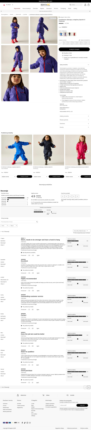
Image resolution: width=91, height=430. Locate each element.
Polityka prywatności (79, 409)
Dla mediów (34, 414)
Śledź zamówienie (7, 409)
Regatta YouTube (30, 423)
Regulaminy (20, 407)
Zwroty (62, 127)
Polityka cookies (84, 428)
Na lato (56, 8)
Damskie (35, 8)
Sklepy (47, 395)
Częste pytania (21, 405)
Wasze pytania (64, 120)
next (90, 11)
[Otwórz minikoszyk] (89, 5)
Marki (69, 8)
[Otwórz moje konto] (85, 5)
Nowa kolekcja (27, 8)
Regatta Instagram (27, 423)
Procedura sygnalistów (51, 407)
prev (1, 11)
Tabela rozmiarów (50, 403)
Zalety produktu (64, 116)
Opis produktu (64, 64)
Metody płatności (7, 411)
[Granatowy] (70, 34)
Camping (63, 8)
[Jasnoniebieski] (61, 34)
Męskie (42, 8)
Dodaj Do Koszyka (74, 49)
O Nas (32, 403)
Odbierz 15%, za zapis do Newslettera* (46, 11)
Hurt (32, 412)
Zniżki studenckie (50, 405)
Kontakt (72, 395)
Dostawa (62, 123)
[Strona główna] (45, 4)
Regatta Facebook (22, 423)
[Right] (87, 151)
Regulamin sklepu (59, 428)
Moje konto (23, 395)
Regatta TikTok (25, 423)
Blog (32, 405)
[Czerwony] (74, 34)
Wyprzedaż (17, 8)
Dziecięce (49, 8)
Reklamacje (6, 407)
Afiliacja (33, 415)
